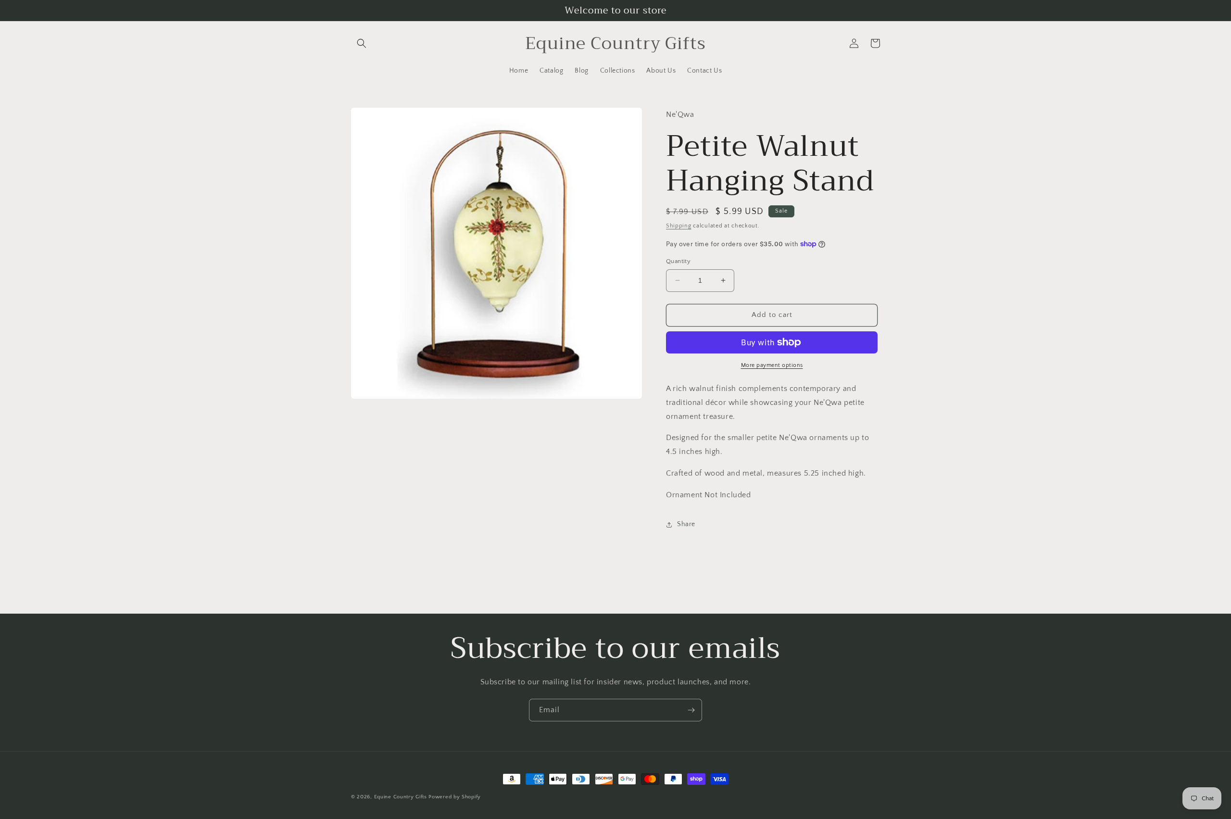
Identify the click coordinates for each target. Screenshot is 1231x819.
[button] (361, 43)
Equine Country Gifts (400, 797)
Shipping (678, 226)
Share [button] (686, 524)
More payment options (772, 365)
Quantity (678, 261)
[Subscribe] (691, 710)
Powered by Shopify (454, 797)
